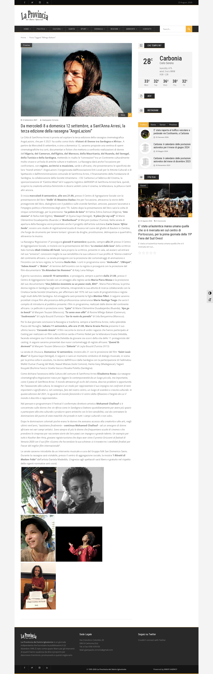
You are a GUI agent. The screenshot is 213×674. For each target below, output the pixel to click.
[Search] (189, 29)
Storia (153, 124)
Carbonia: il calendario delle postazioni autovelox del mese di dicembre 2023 (172, 160)
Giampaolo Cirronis (50, 120)
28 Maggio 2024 (162, 151)
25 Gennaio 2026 (162, 137)
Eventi (143, 185)
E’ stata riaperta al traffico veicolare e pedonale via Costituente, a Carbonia (172, 132)
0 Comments (161, 221)
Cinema (26, 45)
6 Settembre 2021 (30, 120)
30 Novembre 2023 (163, 165)
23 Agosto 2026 (146, 221)
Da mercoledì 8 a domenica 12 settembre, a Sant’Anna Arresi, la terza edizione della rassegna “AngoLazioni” (73, 128)
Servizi (162, 124)
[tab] (143, 124)
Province (173, 124)
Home (23, 37)
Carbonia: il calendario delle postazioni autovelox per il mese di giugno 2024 (172, 146)
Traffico (143, 124)
